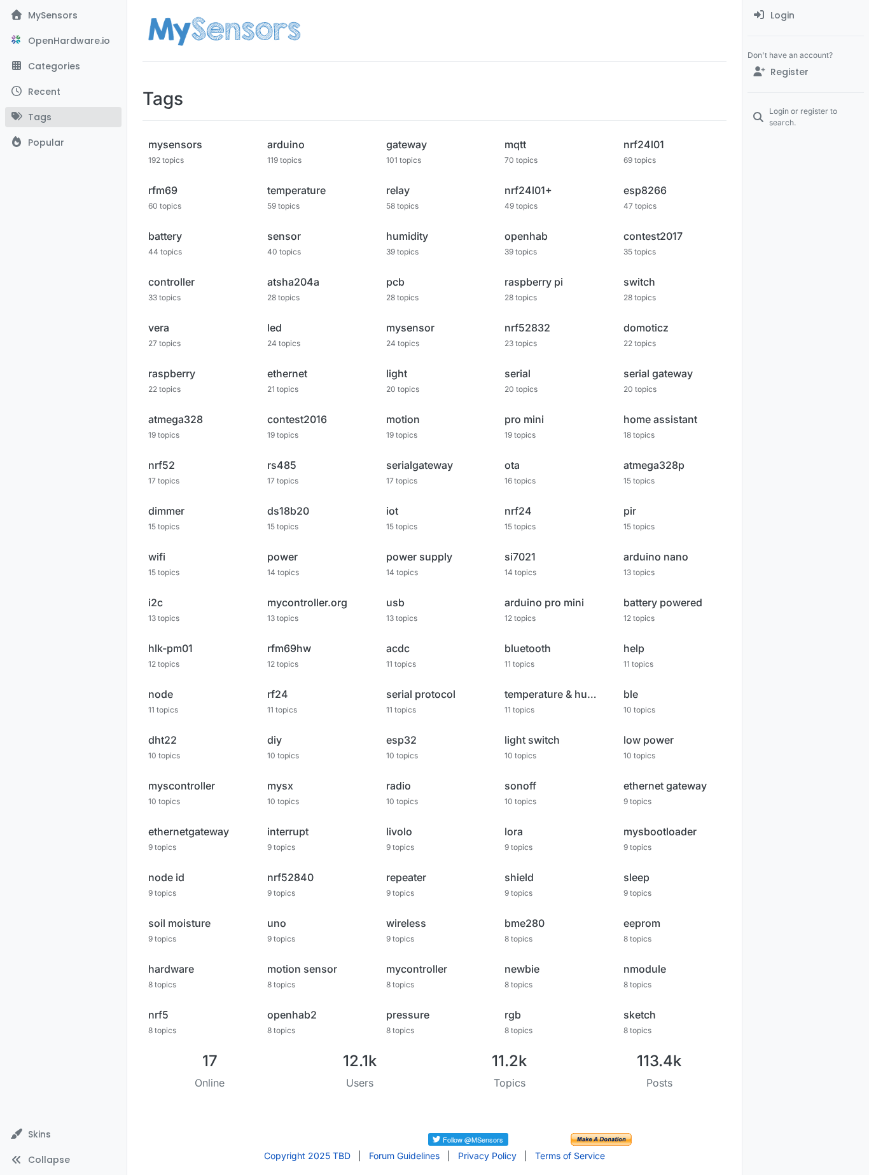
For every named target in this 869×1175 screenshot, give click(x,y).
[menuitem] (805, 15)
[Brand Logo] (224, 30)
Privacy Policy (487, 1155)
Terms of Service (570, 1155)
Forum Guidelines (404, 1155)
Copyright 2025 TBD (307, 1155)
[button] (63, 1134)
